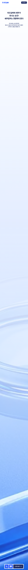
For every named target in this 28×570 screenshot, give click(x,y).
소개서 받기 (17, 566)
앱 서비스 (24, 2)
